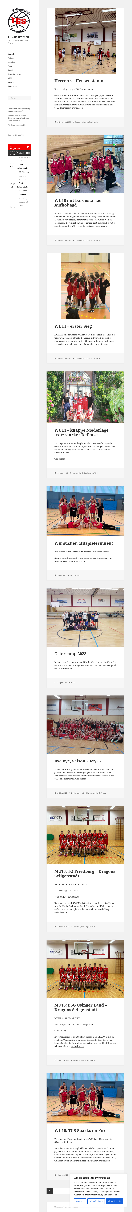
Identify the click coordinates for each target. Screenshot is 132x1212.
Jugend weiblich (80, 240)
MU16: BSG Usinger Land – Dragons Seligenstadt (80, 1007)
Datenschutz (12, 86)
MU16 (83, 927)
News (73, 683)
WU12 (72, 575)
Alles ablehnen (96, 1201)
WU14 (98, 358)
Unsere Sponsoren (14, 74)
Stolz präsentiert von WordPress (66, 1207)
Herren (85, 122)
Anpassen (80, 1201)
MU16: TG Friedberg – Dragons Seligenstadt (84, 874)
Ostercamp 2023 (70, 653)
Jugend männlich (82, 793)
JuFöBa (10, 78)
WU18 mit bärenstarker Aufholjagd (78, 203)
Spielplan (11, 62)
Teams (10, 66)
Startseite (11, 54)
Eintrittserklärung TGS (16, 135)
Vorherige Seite (50, 1191)
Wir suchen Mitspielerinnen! (83, 543)
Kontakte (11, 70)
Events (73, 793)
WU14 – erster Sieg (73, 326)
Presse (103, 793)
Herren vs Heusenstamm (79, 80)
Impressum (12, 82)
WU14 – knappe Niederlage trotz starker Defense (81, 432)
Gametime (78, 122)
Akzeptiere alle (114, 1201)
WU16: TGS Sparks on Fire (80, 1130)
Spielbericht (93, 122)
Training (11, 58)
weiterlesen (78, 107)
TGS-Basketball (18, 37)
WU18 (98, 240)
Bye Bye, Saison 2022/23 (77, 761)
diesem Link (20, 118)
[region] (98, 1190)
